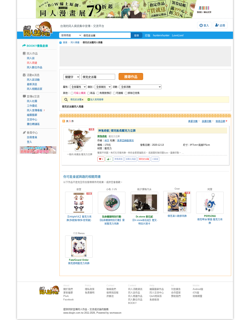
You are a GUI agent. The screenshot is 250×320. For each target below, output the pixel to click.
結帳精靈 (197, 296)
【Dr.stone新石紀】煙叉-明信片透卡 (144, 222)
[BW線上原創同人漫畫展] (125, 9)
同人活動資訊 (135, 289)
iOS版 (196, 292)
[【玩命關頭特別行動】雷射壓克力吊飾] (111, 203)
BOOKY (132, 303)
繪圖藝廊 (32, 114)
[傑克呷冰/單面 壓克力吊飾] (210, 203)
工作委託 (32, 105)
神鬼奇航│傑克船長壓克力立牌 (117, 130)
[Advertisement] (145, 56)
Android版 (198, 289)
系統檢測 (154, 299)
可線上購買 (80, 93)
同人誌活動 (33, 79)
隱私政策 (89, 289)
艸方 (107, 140)
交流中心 (32, 119)
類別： (91, 87)
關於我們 (68, 289)
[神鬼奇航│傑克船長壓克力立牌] (79, 140)
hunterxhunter (161, 35)
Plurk (66, 296)
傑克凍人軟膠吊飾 (177, 215)
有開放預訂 (105, 93)
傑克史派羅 (75, 99)
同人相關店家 (34, 88)
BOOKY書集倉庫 (37, 45)
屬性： (66, 87)
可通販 (119, 93)
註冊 (222, 25)
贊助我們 (176, 296)
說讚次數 (206, 121)
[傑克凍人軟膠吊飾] (177, 202)
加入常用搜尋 (96, 99)
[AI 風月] (38, 151)
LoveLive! (178, 35)
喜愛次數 (193, 121)
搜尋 (136, 35)
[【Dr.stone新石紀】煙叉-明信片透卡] (144, 203)
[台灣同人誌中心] (37, 28)
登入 (206, 25)
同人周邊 (32, 62)
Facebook (68, 299)
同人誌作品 (134, 292)
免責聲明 (89, 292)
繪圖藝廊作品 (157, 289)
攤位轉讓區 (33, 124)
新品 (92, 93)
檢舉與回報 (112, 292)
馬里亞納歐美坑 (125, 140)
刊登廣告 (176, 289)
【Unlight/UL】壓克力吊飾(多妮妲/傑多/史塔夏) (79, 218)
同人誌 (31, 58)
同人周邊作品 (135, 296)
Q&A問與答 (156, 296)
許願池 (110, 296)
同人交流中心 (157, 292)
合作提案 (176, 292)
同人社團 (32, 101)
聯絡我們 (111, 289)
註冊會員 (32, 137)
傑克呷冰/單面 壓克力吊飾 (210, 221)
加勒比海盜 (131, 159)
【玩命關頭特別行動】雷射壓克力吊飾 (111, 222)
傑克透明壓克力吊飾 (78, 263)
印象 (147, 35)
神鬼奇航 (102, 136)
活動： (116, 87)
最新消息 (32, 84)
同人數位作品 (34, 67)
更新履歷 (68, 292)
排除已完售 (134, 93)
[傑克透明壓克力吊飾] (79, 247)
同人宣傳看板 (34, 110)
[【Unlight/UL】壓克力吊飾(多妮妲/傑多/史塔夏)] (79, 203)
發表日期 (220, 121)
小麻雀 (155, 159)
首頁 (65, 42)
